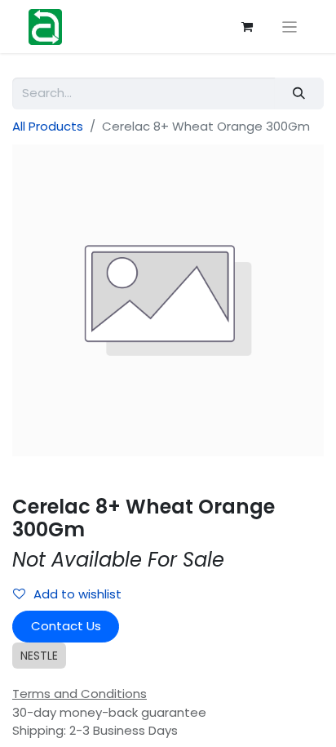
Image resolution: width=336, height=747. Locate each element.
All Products (47, 126)
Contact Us (66, 625)
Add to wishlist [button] (77, 593)
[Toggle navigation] (290, 26)
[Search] (299, 93)
